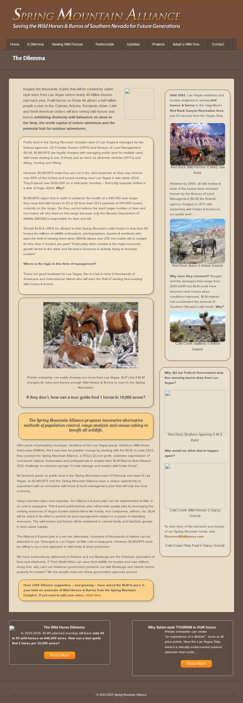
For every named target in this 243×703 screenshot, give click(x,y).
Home (14, 43)
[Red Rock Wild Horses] (197, 144)
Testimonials (102, 44)
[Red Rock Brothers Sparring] (195, 411)
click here (93, 595)
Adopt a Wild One (184, 44)
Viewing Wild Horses (65, 44)
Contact (216, 44)
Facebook (215, 20)
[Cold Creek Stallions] (197, 327)
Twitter (223, 20)
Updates (131, 44)
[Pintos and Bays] (90, 367)
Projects (158, 43)
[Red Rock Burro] (197, 241)
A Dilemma (35, 43)
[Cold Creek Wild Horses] (195, 486)
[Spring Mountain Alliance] (97, 28)
